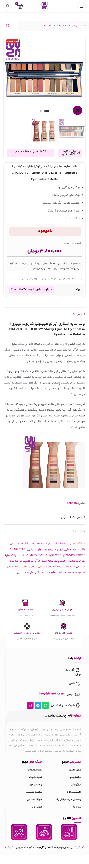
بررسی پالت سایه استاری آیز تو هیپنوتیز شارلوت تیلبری (44, 543)
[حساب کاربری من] (7, 6)
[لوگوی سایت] (44, 6)
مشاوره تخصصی (34, 792)
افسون (72, 818)
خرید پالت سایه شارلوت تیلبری (57, 567)
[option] (46, 112)
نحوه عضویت (35, 777)
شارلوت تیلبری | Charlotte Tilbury (31, 289)
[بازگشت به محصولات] (7, 25)
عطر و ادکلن (75, 770)
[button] (81, 77)
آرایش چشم (62, 26)
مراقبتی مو (75, 777)
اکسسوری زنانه (73, 792)
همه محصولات (34, 770)
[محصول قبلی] (12, 25)
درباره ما (77, 807)
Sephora (72, 503)
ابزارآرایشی (76, 785)
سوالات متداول (34, 800)
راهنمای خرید (35, 785)
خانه (84, 26)
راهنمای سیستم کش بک (68, 800)
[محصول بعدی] (2, 25)
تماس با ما (37, 807)
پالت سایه (48, 26)
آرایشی (75, 26)
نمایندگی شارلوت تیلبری (31, 572)
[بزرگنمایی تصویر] (77, 110)
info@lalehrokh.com (51, 694)
